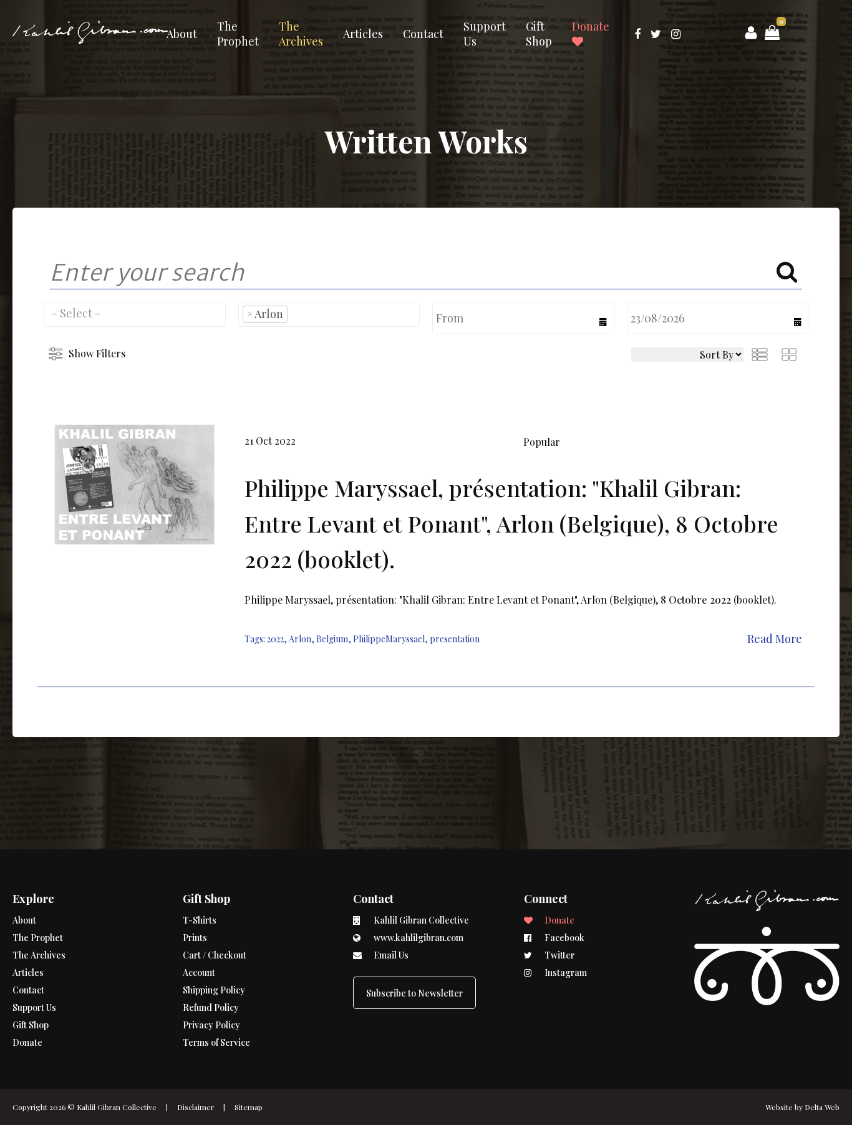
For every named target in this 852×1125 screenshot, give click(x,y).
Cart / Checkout (214, 955)
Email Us (390, 955)
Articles (363, 33)
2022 (275, 639)
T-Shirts (199, 920)
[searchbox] (134, 313)
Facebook (563, 938)
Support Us (484, 34)
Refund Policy (211, 1007)
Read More (774, 638)
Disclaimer (195, 1107)
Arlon (300, 639)
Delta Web (822, 1107)
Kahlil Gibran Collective (117, 1107)
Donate (590, 26)
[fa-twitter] (656, 34)
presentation (455, 639)
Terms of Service (216, 1042)
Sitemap (249, 1107)
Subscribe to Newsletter (414, 993)
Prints (195, 938)
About (182, 33)
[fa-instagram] (675, 34)
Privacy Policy (211, 1025)
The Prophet (238, 34)
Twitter (558, 955)
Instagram (565, 972)
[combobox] (135, 314)
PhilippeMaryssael (389, 639)
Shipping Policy (214, 990)
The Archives (301, 34)
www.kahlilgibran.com (417, 938)
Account (199, 972)
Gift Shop (539, 34)
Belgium (332, 639)
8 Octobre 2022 (696, 599)
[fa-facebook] (637, 34)
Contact (423, 33)
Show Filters (97, 353)
